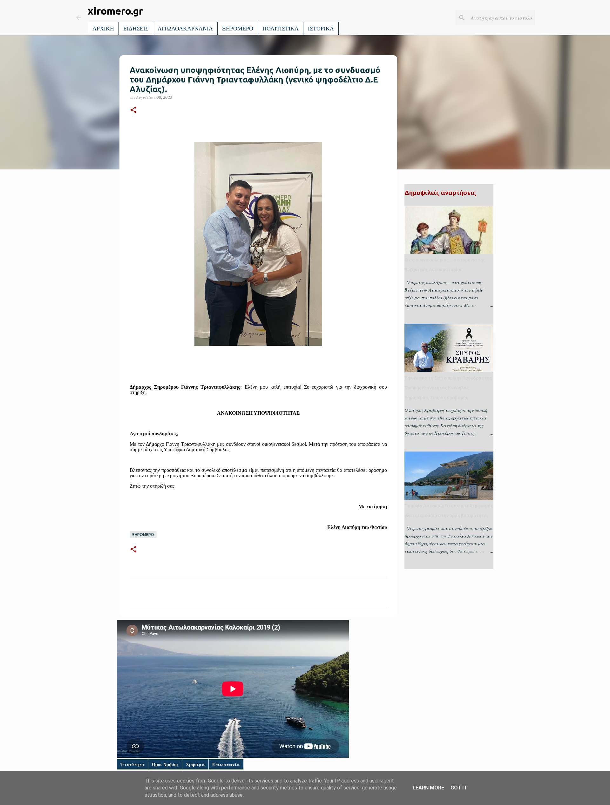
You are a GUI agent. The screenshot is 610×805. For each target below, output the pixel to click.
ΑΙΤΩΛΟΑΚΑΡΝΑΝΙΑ (185, 28)
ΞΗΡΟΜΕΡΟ (237, 28)
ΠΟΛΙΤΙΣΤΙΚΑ (280, 28)
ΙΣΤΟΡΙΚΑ (321, 28)
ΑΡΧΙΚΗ (103, 28)
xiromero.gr (115, 10)
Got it (459, 788)
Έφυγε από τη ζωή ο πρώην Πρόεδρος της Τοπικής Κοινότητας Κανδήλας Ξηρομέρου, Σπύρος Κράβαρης (448, 387)
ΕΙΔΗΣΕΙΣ (135, 28)
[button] (133, 110)
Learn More (428, 788)
